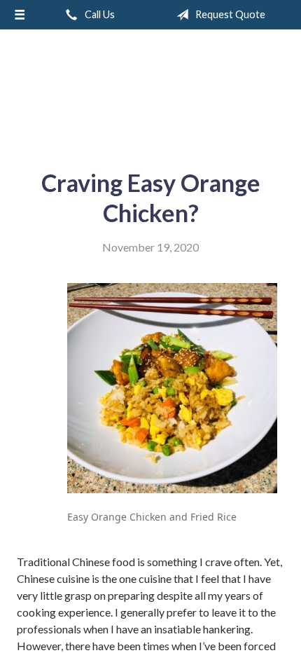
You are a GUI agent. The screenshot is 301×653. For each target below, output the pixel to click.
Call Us (99, 14)
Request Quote (229, 14)
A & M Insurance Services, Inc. (150, 93)
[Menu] (19, 14)
